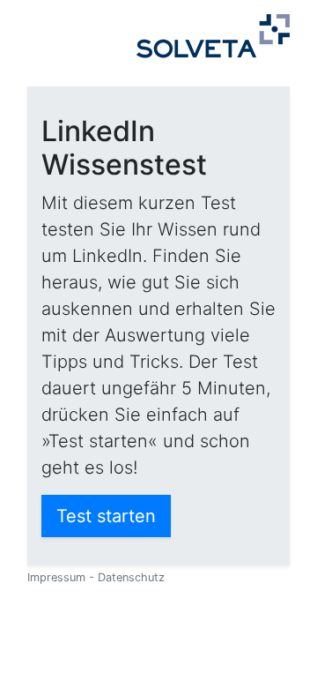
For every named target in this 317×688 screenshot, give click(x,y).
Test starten (106, 516)
